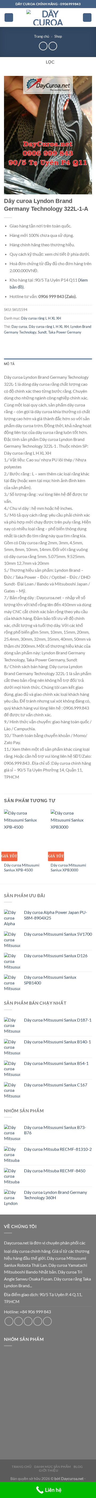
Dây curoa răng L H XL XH (41, 318)
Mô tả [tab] (9, 364)
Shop (58, 36)
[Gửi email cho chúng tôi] (18, 1321)
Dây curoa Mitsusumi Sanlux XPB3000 (68, 867)
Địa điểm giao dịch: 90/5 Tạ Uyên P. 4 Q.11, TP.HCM (43, 1298)
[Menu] (9, 17)
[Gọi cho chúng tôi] (28, 1321)
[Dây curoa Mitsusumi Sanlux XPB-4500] (24, 834)
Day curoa (19, 326)
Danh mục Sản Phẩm (52, 1467)
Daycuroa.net (16, 1242)
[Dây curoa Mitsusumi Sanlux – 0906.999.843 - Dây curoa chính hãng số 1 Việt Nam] (48, 17)
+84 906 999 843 (35, 1311)
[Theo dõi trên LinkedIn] (47, 1321)
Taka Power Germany (64, 332)
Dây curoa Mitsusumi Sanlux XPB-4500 (21, 867)
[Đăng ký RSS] (37, 1321)
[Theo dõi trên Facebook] (9, 1321)
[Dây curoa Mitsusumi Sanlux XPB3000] (71, 834)
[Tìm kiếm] (87, 17)
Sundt (42, 332)
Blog (78, 1467)
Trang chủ (41, 36)
